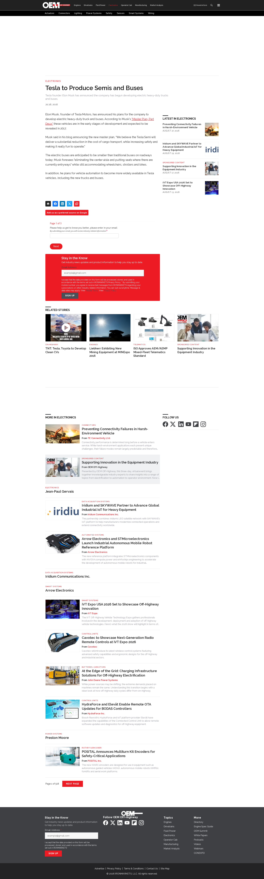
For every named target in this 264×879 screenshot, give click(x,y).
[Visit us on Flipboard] (196, 424)
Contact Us (152, 868)
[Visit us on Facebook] (165, 424)
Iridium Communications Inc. (103, 514)
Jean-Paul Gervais (59, 491)
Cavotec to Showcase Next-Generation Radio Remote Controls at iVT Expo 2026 (118, 640)
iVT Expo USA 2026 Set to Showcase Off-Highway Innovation (178, 185)
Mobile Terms (92, 290)
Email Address (69, 267)
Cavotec (92, 646)
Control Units (90, 634)
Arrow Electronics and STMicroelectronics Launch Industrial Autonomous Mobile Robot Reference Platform (117, 543)
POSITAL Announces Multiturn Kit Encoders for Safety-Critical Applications (118, 754)
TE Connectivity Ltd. (99, 438)
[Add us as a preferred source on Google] (76, 204)
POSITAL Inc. (95, 761)
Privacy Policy (110, 290)
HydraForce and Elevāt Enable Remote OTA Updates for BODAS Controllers (116, 706)
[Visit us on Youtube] (188, 424)
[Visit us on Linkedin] (181, 424)
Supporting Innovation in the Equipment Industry (179, 168)
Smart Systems (53, 586)
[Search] (211, 5)
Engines (93, 344)
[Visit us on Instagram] (203, 424)
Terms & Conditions (134, 868)
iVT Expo (92, 613)
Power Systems (53, 734)
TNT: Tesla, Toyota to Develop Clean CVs (65, 350)
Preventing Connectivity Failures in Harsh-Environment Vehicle (182, 126)
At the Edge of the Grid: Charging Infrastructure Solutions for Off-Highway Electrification (119, 673)
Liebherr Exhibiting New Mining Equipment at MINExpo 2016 (109, 352)
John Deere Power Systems (103, 680)
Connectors (89, 425)
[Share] (55, 204)
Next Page (72, 783)
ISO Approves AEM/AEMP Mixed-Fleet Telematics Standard (150, 352)
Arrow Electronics (97, 552)
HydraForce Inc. (96, 713)
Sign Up (70, 295)
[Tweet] (69, 204)
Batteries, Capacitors (94, 667)
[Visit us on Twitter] (173, 424)
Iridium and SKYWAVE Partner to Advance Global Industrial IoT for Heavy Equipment (182, 146)
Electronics (53, 81)
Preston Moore (57, 738)
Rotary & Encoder (91, 748)
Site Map (165, 868)
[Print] (48, 204)
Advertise (99, 868)
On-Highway (51, 344)
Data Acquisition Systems (95, 501)
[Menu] (218, 5)
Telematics (139, 344)
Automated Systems (93, 535)
